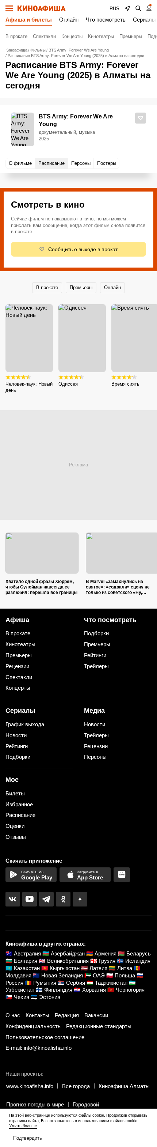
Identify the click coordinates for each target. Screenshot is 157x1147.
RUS (114, 8)
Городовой (86, 1104)
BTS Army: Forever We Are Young (76, 120)
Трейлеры (96, 666)
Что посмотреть (106, 19)
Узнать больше (23, 1126)
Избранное (19, 804)
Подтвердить (27, 1138)
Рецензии (17, 666)
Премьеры (130, 36)
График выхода (24, 724)
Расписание (20, 815)
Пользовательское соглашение (44, 1037)
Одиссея (68, 384)
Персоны (95, 757)
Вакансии (96, 1015)
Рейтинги (95, 655)
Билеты (15, 793)
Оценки (14, 826)
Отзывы (15, 837)
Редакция (67, 1015)
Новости (16, 735)
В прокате (16, 36)
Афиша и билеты (28, 19)
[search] (138, 8)
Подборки (96, 633)
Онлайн (68, 19)
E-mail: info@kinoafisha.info (38, 1048)
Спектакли (44, 36)
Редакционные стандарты (98, 1026)
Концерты (72, 36)
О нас (12, 1015)
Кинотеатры (101, 36)
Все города (76, 1086)
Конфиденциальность (33, 1026)
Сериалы (144, 19)
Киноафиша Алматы (124, 1086)
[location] (127, 8)
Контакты (37, 1015)
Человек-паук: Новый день (29, 387)
